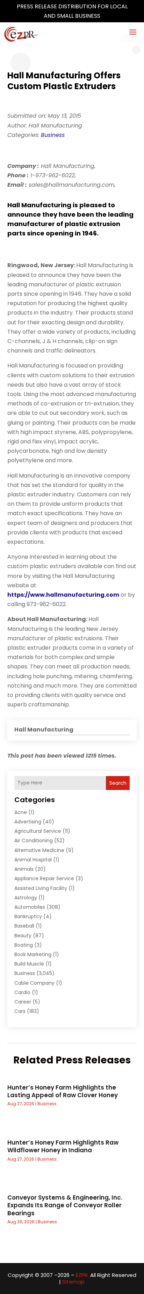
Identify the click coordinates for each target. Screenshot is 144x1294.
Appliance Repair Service (44, 878)
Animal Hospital (33, 859)
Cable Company (34, 982)
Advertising (27, 821)
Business (53, 135)
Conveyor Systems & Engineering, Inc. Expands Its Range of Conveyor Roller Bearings (64, 1205)
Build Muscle (29, 963)
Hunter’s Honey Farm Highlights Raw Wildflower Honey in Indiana (62, 1146)
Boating (23, 945)
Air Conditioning (33, 840)
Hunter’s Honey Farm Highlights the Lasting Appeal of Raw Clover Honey (62, 1091)
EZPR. (82, 1275)
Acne (20, 812)
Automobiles (29, 907)
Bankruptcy (28, 916)
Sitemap (73, 1281)
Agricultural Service (37, 831)
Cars (20, 1011)
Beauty (22, 935)
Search (118, 783)
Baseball (24, 925)
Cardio (22, 992)
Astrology (25, 897)
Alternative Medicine (39, 850)
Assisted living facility (40, 888)
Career (22, 1001)
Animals (24, 869)
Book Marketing (32, 954)
